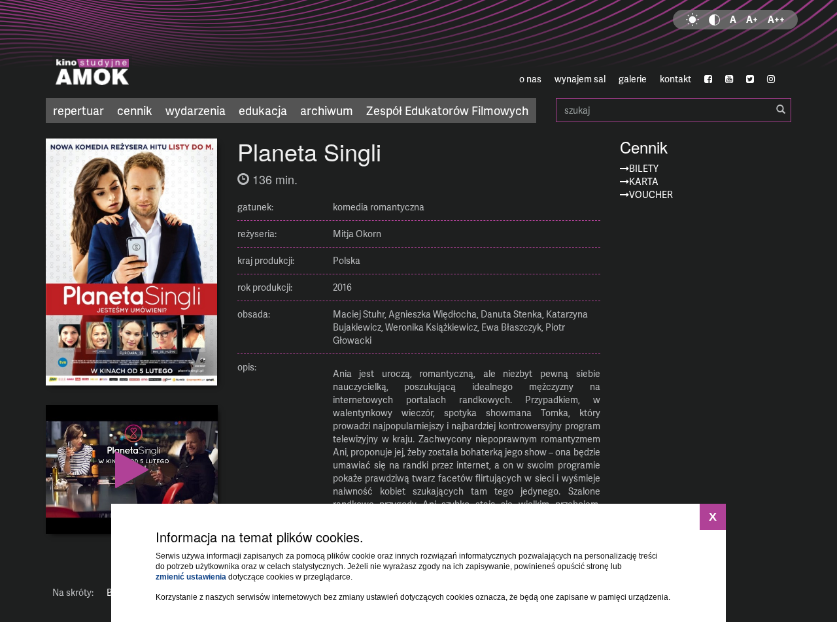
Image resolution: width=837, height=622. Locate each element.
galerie (633, 79)
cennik (134, 110)
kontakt (675, 79)
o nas (530, 79)
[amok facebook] (708, 79)
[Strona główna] (170, 49)
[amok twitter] (750, 79)
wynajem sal (580, 79)
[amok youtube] (729, 79)
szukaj (673, 110)
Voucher (651, 194)
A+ (752, 19)
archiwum (326, 110)
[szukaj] (780, 110)
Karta (643, 181)
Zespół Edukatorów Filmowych (447, 110)
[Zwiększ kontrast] (714, 19)
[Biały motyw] (692, 19)
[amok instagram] (770, 79)
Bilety (643, 168)
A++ (776, 19)
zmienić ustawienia (191, 576)
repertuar (78, 110)
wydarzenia (195, 110)
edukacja (263, 110)
